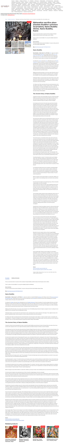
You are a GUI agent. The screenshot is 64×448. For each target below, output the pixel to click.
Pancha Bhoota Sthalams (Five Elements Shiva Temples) (42, 3)
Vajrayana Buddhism (47, 5)
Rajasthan (19, 10)
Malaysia (31, 9)
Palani (43, 9)
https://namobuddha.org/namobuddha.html (40, 268)
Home (6, 19)
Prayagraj (55, 9)
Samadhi (34, 273)
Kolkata (12, 9)
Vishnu (53, 5)
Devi (38, 2)
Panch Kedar (30, 3)
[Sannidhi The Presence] (5, 6)
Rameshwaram (24, 10)
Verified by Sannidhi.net (11, 19)
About (12, 11)
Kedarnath (36, 8)
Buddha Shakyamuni (31, 302)
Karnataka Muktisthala (19, 8)
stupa (41, 56)
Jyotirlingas (50, 2)
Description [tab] (7, 278)
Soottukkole (33, 4)
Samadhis (19, 4)
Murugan (54, 2)
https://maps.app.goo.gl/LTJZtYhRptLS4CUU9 (15, 291)
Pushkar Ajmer (13, 10)
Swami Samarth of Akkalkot (16, 5)
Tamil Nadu (34, 10)
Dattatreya (26, 2)
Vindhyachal (56, 10)
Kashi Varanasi (44, 8)
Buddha (22, 2)
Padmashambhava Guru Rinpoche (21, 3)
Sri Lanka (29, 10)
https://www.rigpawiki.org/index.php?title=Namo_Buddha (42, 269)
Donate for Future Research (28, 11)
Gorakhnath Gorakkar (43, 2)
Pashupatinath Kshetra (48, 9)
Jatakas (40, 60)
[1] (23, 299)
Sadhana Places (14, 4)
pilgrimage (42, 54)
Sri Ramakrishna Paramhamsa (41, 4)
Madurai (23, 9)
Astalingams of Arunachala (15, 2)
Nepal (35, 9)
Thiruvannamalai (39, 10)
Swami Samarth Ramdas (26, 5)
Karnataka (13, 8)
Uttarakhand (50, 10)
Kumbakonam (58, 8)
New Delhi (39, 9)
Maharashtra (27, 9)
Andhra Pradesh (57, 5)
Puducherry (59, 9)
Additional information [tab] (15, 278)
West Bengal (61, 10)
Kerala (40, 8)
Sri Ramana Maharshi (51, 4)
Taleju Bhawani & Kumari (35, 5)
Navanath (13, 3)
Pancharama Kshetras (57, 3)
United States (45, 10)
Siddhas (29, 4)
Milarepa (57, 2)
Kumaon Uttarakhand (51, 8)
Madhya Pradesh (18, 9)
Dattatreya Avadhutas (32, 2)
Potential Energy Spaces (18, 11)
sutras (46, 60)
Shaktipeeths (24, 4)
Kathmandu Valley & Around (29, 8)
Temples (41, 5)
